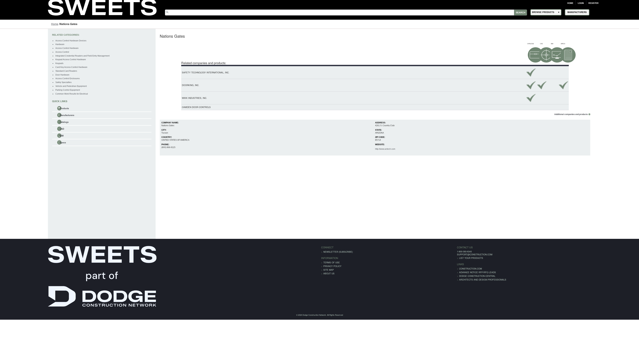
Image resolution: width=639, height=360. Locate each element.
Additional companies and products (612, 114)
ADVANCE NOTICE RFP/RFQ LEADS (384, 272)
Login (581, 3)
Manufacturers (25, 115)
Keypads (18, 63)
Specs (21, 142)
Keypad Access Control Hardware (29, 59)
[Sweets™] (102, 7)
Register (593, 3)
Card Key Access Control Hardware (30, 67)
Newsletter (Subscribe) (338, 251)
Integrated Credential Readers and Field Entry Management (41, 56)
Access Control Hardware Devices (29, 41)
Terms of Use (331, 262)
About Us (328, 273)
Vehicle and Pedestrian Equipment (29, 86)
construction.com (377, 268)
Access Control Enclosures (26, 78)
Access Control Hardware (25, 48)
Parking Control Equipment (26, 90)
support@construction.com (381, 254)
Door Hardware (21, 75)
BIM (20, 135)
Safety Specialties (22, 82)
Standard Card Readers (24, 71)
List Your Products (378, 258)
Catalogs (22, 122)
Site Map (328, 269)
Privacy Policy (332, 266)
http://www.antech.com (393, 149)
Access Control (20, 52)
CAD (20, 128)
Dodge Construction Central (384, 276)
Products (22, 108)
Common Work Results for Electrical (30, 94)
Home (570, 3)
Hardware (18, 44)
